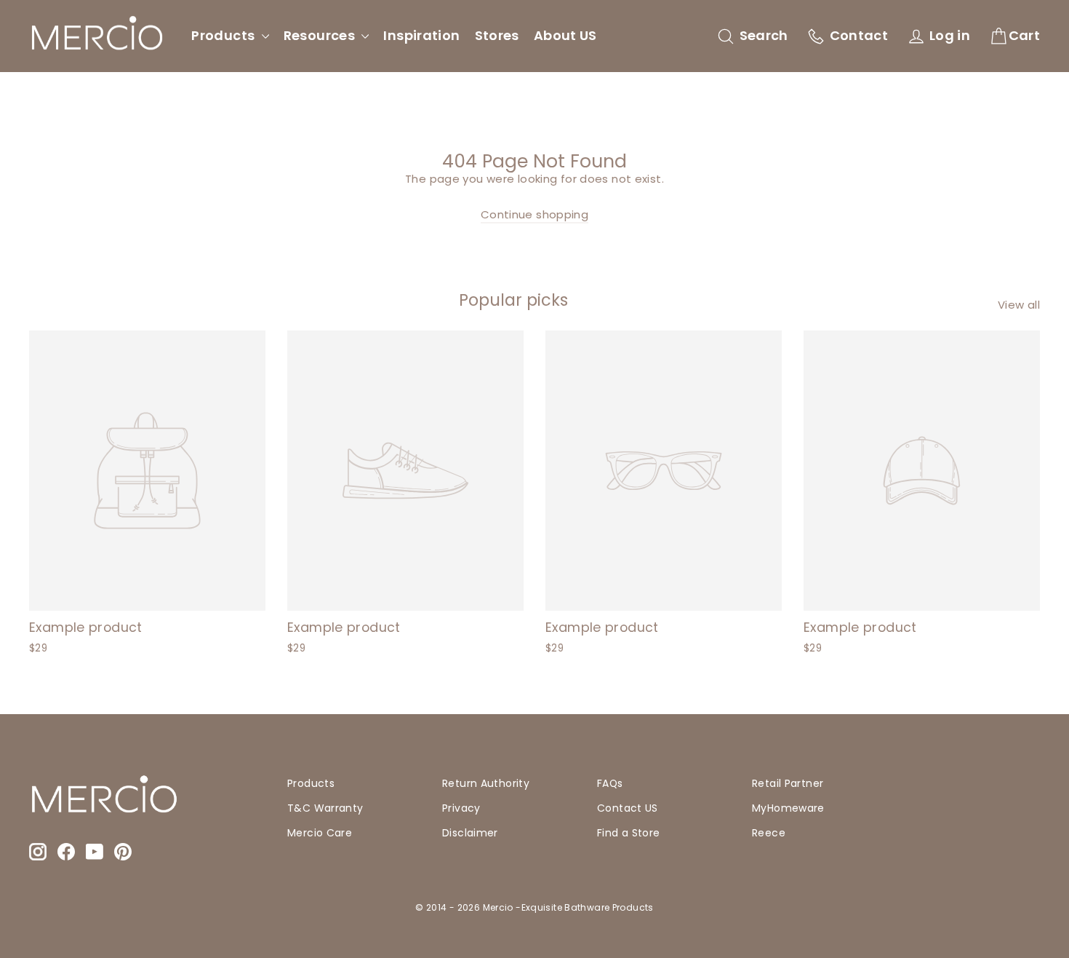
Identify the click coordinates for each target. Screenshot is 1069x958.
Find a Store (628, 833)
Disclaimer (470, 833)
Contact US (627, 808)
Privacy (461, 808)
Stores (497, 35)
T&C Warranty (325, 808)
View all (1019, 304)
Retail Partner (787, 783)
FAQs (610, 783)
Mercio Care (319, 833)
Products (224, 35)
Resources (321, 35)
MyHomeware (788, 808)
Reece (768, 833)
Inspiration (421, 35)
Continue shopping (534, 214)
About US (565, 35)
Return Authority (485, 783)
